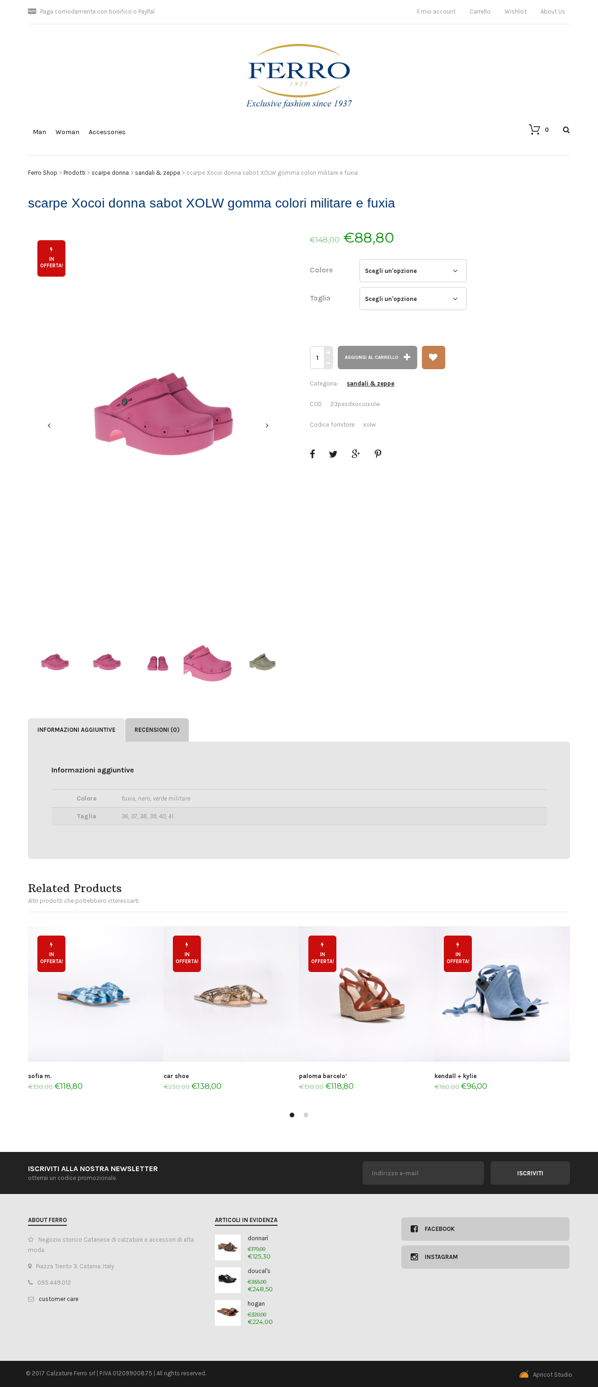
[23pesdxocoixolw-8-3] (158, 426)
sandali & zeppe (370, 383)
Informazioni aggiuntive (76, 729)
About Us (553, 11)
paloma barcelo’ (323, 1076)
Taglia (320, 297)
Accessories (107, 132)
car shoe (176, 1076)
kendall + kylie (455, 1076)
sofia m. (39, 1076)
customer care (58, 1298)
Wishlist (516, 11)
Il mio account (436, 11)
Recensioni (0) (157, 729)
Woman (67, 132)
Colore (321, 269)
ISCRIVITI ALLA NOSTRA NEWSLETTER (93, 1168)
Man (39, 132)
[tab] (76, 730)
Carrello (480, 11)
